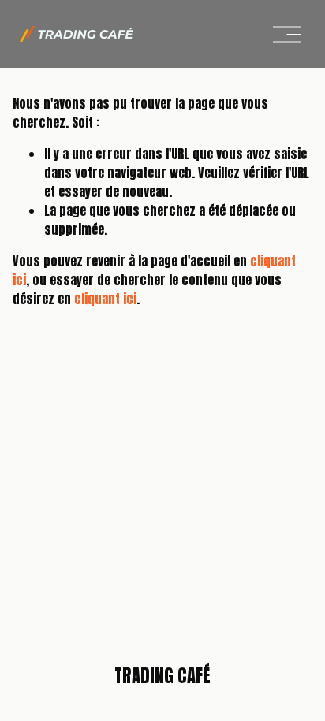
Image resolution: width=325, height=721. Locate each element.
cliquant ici (105, 298)
